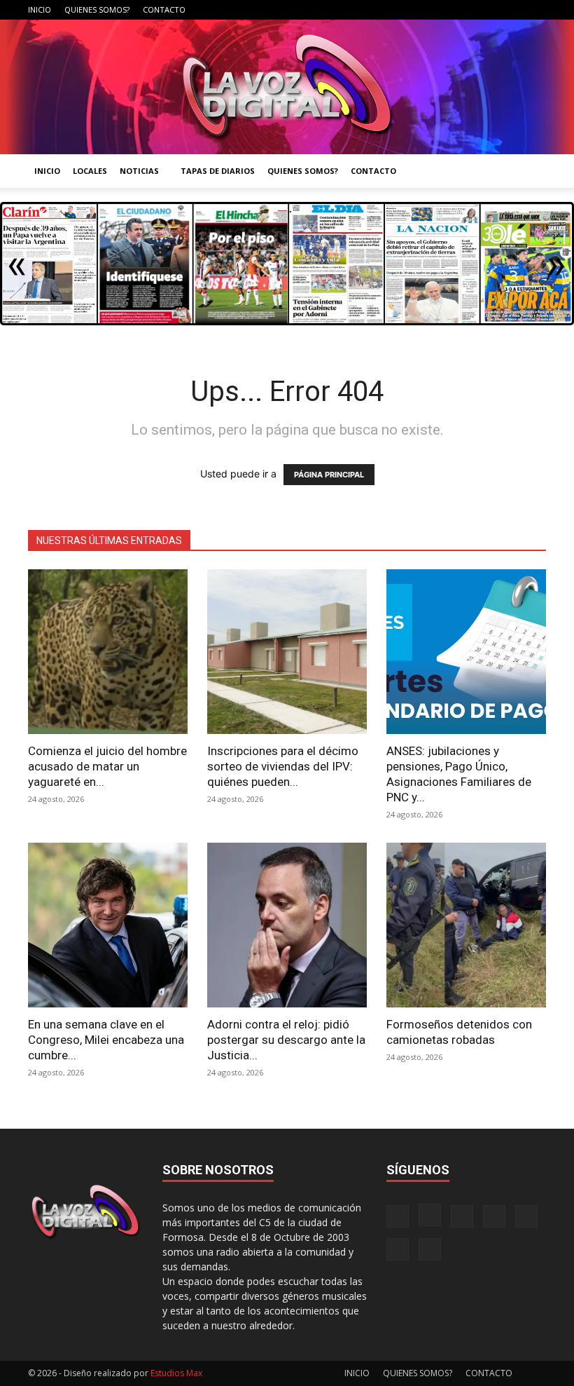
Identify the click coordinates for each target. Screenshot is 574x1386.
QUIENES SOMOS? (97, 9)
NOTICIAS (139, 170)
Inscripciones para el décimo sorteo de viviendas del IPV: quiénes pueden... (282, 766)
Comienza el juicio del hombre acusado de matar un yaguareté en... (107, 766)
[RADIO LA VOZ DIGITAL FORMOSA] (287, 87)
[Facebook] (396, 10)
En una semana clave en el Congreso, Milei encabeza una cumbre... (106, 1039)
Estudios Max (176, 1373)
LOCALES (90, 170)
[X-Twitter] (489, 10)
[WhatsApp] (512, 10)
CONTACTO (164, 9)
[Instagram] (420, 10)
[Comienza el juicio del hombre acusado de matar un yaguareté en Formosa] (108, 651)
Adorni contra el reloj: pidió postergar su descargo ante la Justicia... (286, 1039)
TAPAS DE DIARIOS (218, 170)
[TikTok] (466, 10)
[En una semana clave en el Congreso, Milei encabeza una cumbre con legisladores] (108, 925)
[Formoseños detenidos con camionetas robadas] (466, 925)
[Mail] (443, 10)
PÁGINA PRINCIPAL (329, 475)
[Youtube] (535, 10)
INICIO (39, 9)
